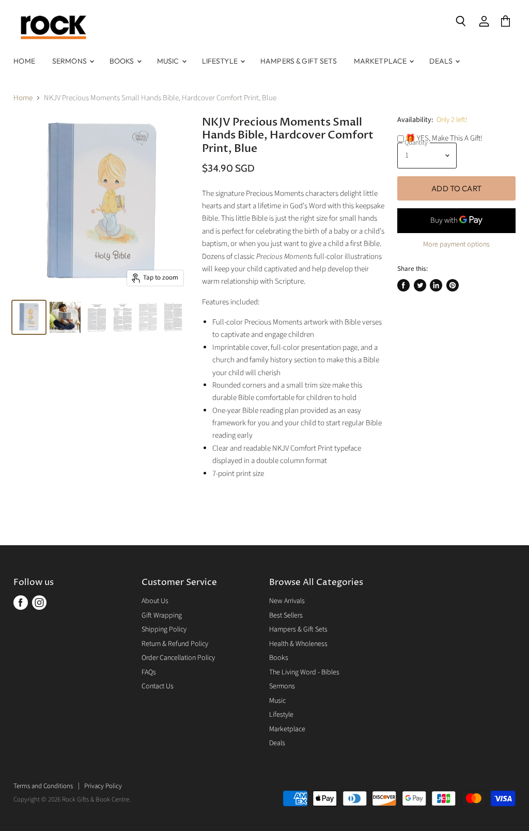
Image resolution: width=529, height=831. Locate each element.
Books (123, 61)
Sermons (70, 61)
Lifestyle (220, 61)
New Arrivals (287, 601)
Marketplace (381, 61)
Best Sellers (286, 615)
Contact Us (158, 686)
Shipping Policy (164, 629)
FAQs (149, 672)
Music (169, 61)
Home (24, 61)
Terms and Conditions (43, 786)
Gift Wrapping (162, 615)
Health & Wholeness (298, 644)
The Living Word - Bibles (304, 672)
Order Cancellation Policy (178, 658)
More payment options (456, 244)
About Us (155, 601)
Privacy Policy (103, 786)
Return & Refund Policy (175, 644)
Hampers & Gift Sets (298, 61)
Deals (441, 61)
